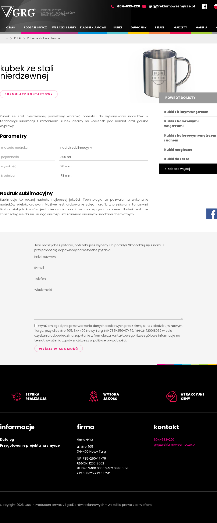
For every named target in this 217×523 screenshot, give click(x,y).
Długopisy (138, 27)
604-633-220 (128, 6)
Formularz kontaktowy (29, 94)
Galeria (201, 27)
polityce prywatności (109, 340)
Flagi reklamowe (93, 27)
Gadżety (180, 27)
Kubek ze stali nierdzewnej (43, 38)
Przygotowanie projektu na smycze (30, 445)
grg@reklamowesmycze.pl (172, 6)
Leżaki (159, 27)
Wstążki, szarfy (64, 27)
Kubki (117, 27)
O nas (10, 27)
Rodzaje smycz (35, 27)
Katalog (7, 439)
